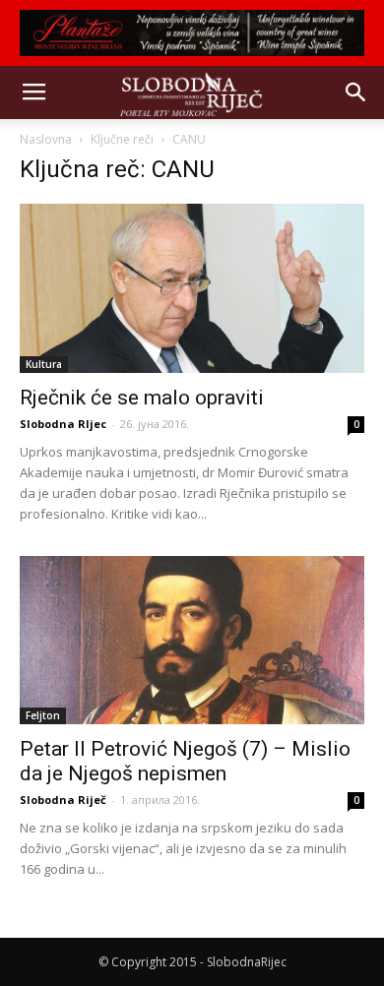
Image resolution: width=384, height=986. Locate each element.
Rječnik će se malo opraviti (142, 397)
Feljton (43, 715)
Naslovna (46, 139)
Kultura (44, 364)
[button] (356, 92)
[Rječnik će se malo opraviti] (192, 288)
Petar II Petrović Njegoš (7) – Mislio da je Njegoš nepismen (185, 761)
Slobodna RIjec (63, 423)
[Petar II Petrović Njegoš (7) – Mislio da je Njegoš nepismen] (192, 640)
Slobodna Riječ (63, 799)
